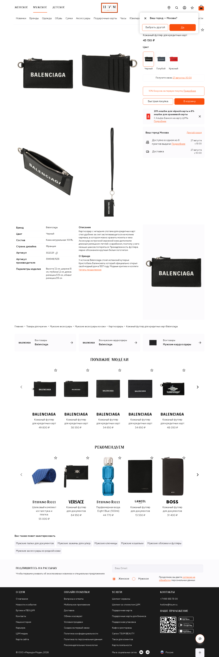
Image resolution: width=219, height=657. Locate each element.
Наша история (23, 622)
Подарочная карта (122, 611)
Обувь (58, 18)
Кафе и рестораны (122, 628)
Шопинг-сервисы (121, 599)
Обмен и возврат (73, 616)
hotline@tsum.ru (168, 605)
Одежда (47, 18)
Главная (19, 327)
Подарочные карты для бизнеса (129, 616)
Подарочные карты (105, 18)
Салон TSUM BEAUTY (123, 634)
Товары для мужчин (36, 327)
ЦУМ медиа (22, 634)
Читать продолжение (90, 270)
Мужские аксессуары (61, 327)
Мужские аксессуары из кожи (90, 327)
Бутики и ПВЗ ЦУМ (25, 611)
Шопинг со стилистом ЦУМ (126, 605)
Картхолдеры (116, 327)
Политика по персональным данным (83, 640)
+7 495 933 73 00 (169, 599)
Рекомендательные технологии (81, 645)
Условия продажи (73, 622)
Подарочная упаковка (124, 622)
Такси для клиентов (122, 640)
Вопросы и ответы (74, 599)
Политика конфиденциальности (81, 634)
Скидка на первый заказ (76, 628)
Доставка (69, 611)
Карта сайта (22, 640)
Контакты (21, 616)
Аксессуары (83, 18)
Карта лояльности (122, 645)
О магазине (22, 599)
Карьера (20, 628)
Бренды (34, 18)
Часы (123, 18)
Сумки (69, 18)
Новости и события (26, 605)
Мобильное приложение (77, 605)
